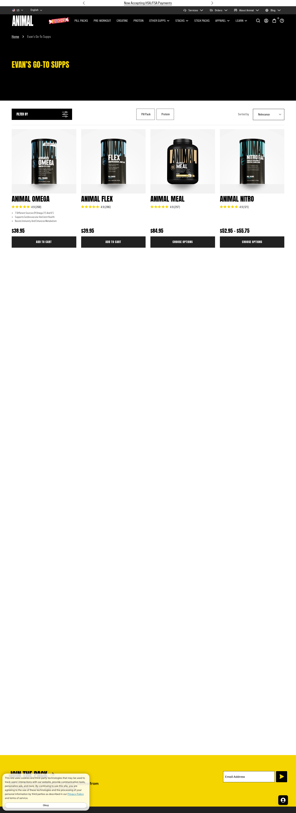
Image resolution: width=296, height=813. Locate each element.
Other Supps (157, 21)
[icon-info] (282, 21)
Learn (239, 21)
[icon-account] (266, 20)
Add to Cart (44, 242)
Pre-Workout (102, 21)
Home (15, 36)
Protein (139, 21)
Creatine (122, 21)
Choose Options (183, 242)
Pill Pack (146, 114)
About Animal (246, 10)
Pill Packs (81, 21)
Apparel (220, 21)
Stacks (180, 21)
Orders (218, 10)
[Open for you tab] (283, 800)
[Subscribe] (281, 776)
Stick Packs (202, 21)
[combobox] (36, 10)
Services (193, 10)
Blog (273, 10)
